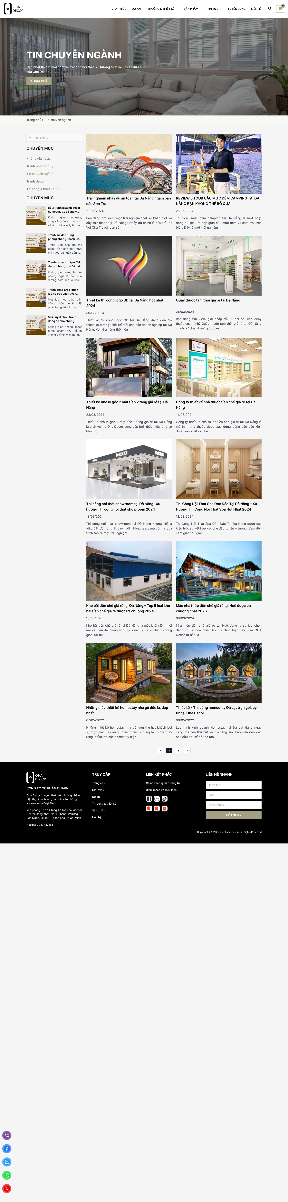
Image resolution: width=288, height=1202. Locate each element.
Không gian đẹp (38, 158)
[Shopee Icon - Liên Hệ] (149, 808)
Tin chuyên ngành (39, 174)
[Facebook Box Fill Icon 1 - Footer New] (149, 799)
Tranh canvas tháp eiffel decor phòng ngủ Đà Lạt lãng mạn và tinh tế (64, 266)
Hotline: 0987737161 (39, 824)
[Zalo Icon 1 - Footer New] (157, 799)
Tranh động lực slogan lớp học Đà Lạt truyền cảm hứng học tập (63, 293)
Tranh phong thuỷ (39, 166)
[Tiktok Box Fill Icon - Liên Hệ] (165, 799)
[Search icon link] (270, 9)
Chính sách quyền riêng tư (163, 783)
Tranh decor (35, 181)
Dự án (96, 796)
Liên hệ (96, 817)
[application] (176, 9)
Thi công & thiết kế (40, 189)
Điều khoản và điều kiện (161, 789)
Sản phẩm (98, 810)
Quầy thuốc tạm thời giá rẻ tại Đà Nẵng (208, 300)
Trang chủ (33, 120)
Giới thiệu (98, 789)
